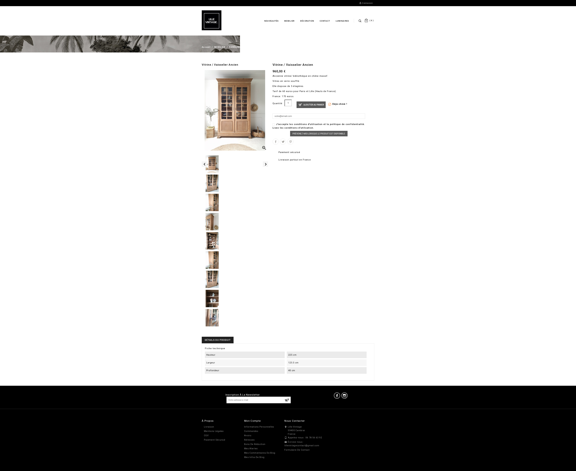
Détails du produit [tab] (218, 340)
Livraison (209, 427)
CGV (206, 435)
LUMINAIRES (342, 21)
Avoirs (247, 435)
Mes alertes (251, 448)
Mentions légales (214, 431)
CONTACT (325, 21)
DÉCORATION (307, 21)
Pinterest (290, 141)
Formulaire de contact (297, 450)
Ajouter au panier (313, 105)
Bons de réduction (254, 444)
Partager (275, 141)
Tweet (283, 141)
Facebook (337, 395)
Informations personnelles (259, 427)
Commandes (251, 431)
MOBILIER (289, 21)
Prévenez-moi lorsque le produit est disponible (318, 133)
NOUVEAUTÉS (271, 21)
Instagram (344, 395)
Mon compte (252, 420)
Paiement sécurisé (214, 440)
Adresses (249, 440)
